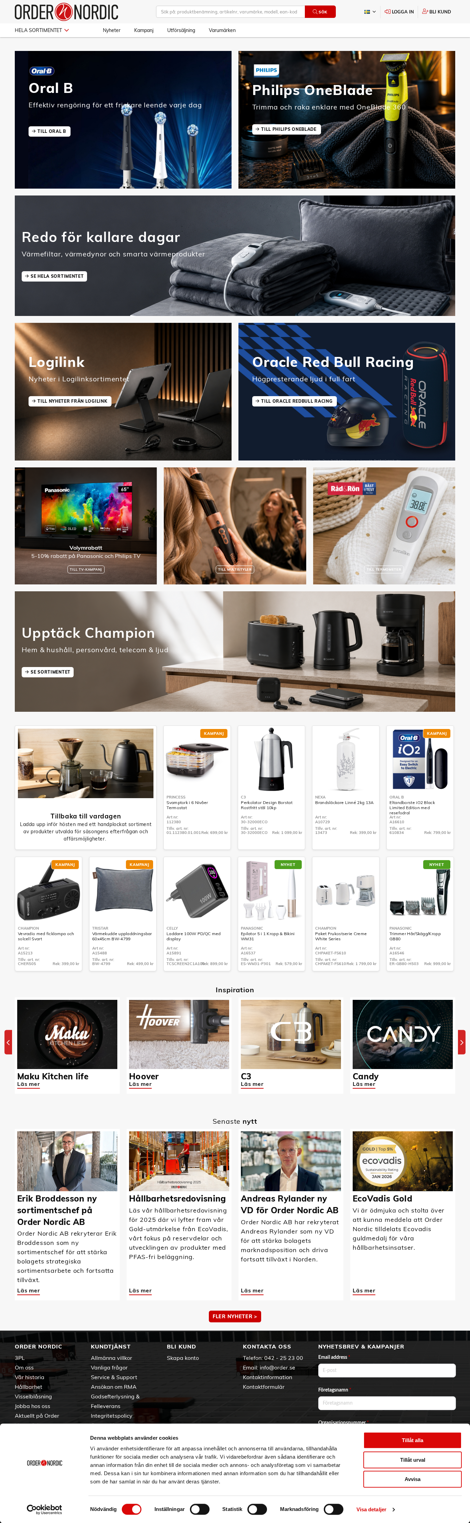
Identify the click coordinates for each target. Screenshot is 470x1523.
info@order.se (277, 1367)
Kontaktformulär (264, 1386)
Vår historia (29, 1377)
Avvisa (412, 1479)
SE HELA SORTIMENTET (57, 276)
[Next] (462, 1042)
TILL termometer (384, 569)
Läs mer (28, 1083)
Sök (323, 12)
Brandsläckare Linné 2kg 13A (344, 802)
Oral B (396, 797)
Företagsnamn (334, 1390)
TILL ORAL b (52, 131)
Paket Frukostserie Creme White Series (341, 936)
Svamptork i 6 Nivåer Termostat (187, 805)
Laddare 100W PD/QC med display (194, 936)
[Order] (66, 12)
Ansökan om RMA (114, 1386)
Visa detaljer (371, 1509)
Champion (28, 928)
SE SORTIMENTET (51, 672)
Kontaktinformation (267, 1377)
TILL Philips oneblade (289, 129)
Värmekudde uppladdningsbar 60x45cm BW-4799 (122, 936)
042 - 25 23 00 (283, 1357)
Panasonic (252, 928)
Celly (172, 928)
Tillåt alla (412, 1440)
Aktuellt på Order (37, 1415)
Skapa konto (183, 1357)
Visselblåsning (33, 1396)
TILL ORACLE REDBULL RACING (297, 401)
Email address (334, 1357)
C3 (243, 797)
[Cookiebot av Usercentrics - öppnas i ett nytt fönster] (44, 1509)
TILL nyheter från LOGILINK (73, 401)
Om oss (24, 1367)
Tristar (100, 928)
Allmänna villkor (111, 1357)
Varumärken (222, 30)
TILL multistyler (235, 569)
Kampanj (143, 30)
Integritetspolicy (111, 1415)
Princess (176, 797)
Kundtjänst (111, 1346)
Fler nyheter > (235, 1316)
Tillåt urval (412, 1460)
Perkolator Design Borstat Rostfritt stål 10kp (266, 805)
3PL (20, 1357)
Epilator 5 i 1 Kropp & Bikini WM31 (268, 936)
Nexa (320, 797)
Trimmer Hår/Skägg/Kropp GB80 (415, 936)
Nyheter (111, 30)
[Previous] (8, 1042)
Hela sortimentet (38, 30)
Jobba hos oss (32, 1406)
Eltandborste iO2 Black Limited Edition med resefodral (412, 807)
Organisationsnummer (343, 1422)
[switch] (200, 1509)
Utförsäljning (181, 30)
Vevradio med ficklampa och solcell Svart (46, 936)
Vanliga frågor (109, 1367)
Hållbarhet (28, 1386)
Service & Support (114, 1377)
